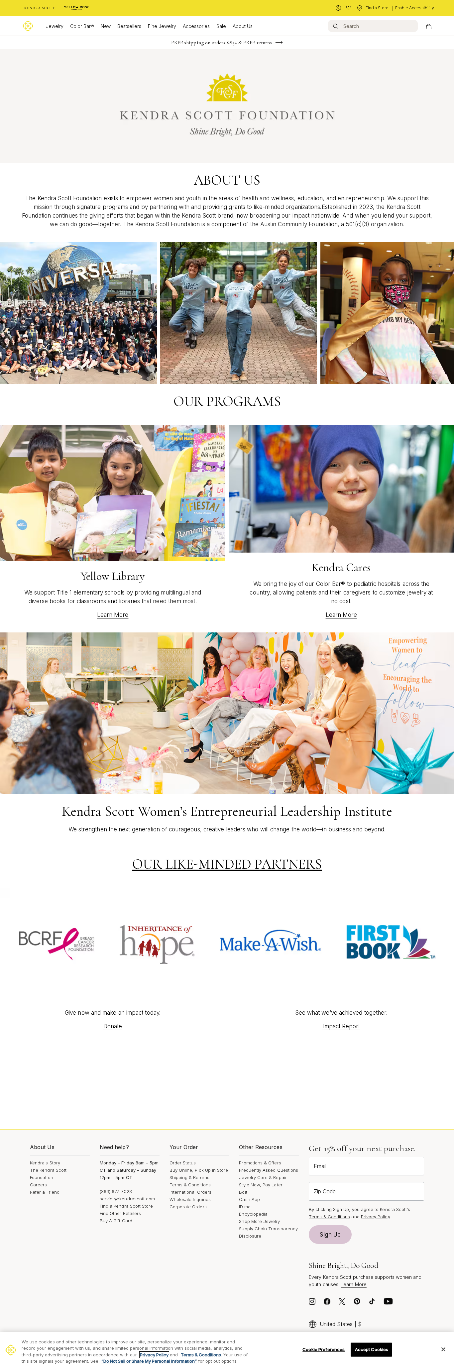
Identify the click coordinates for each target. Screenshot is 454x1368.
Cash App (249, 1199)
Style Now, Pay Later (260, 1184)
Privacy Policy (375, 1216)
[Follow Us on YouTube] (388, 1303)
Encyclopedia (253, 1214)
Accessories (196, 26)
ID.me (244, 1206)
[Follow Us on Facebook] (327, 1303)
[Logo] (28, 26)
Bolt (243, 1192)
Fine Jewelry (162, 26)
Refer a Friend (44, 1192)
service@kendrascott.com (127, 1198)
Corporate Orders (188, 1206)
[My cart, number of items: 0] (428, 26)
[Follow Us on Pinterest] (357, 1303)
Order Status (183, 1162)
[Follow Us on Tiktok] (372, 1303)
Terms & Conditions (190, 1184)
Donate (112, 1026)
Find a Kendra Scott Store (126, 1206)
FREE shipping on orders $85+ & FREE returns (221, 42)
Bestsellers (129, 26)
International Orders (190, 1192)
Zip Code (325, 1191)
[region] (227, 1350)
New (106, 26)
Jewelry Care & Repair (262, 1177)
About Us (243, 26)
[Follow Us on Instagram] (312, 1303)
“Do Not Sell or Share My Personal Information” (149, 1361)
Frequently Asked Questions (268, 1170)
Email (320, 1166)
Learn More (113, 614)
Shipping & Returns (189, 1177)
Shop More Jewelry (259, 1221)
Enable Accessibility (414, 7)
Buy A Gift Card (116, 1220)
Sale (221, 26)
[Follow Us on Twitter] (342, 1303)
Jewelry (54, 26)
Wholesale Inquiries (190, 1199)
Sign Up (330, 1234)
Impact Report (341, 1026)
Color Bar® (82, 26)
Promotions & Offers (260, 1162)
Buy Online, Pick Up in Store (199, 1170)
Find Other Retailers (120, 1213)
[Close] (443, 1349)
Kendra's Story (45, 1162)
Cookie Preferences (323, 1349)
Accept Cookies (372, 1349)
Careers (38, 1184)
